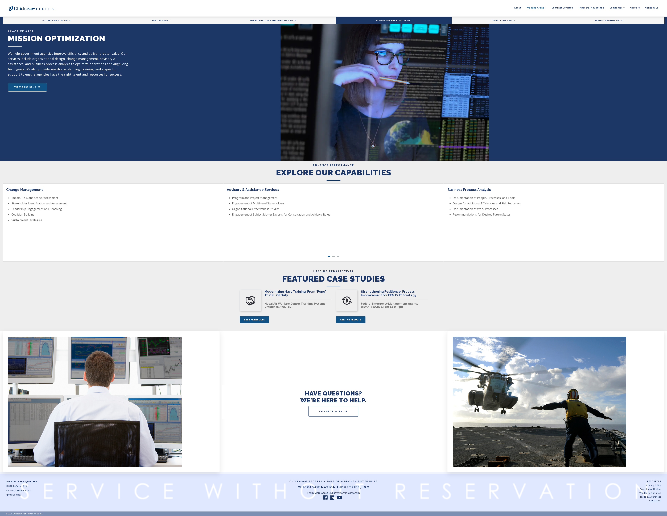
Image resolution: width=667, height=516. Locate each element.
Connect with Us (333, 411)
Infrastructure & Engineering (268, 20)
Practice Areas (535, 8)
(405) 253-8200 (13, 495)
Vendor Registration (650, 493)
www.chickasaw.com (348, 492)
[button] (329, 256)
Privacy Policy (653, 485)
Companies (616, 8)
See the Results (254, 319)
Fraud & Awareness (650, 496)
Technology (498, 20)
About (517, 8)
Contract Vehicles (562, 8)
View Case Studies (27, 87)
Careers (635, 8)
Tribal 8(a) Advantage (591, 8)
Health (156, 20)
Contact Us (651, 8)
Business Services (52, 20)
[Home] (32, 8)
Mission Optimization (389, 20)
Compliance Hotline (650, 489)
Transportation (605, 20)
